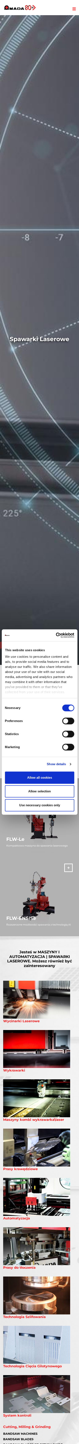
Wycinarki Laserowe (21, 1021)
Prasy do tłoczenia (19, 1268)
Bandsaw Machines (20, 1434)
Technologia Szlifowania (24, 1317)
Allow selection (39, 791)
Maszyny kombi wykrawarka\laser (33, 1120)
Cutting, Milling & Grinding (27, 1427)
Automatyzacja (16, 1218)
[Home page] (20, 7)
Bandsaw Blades (18, 1439)
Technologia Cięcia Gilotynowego (32, 1366)
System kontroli (17, 1415)
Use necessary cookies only (39, 805)
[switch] (68, 721)
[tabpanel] (39, 340)
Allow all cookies (39, 777)
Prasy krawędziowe (20, 1169)
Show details (56, 764)
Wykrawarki (14, 1070)
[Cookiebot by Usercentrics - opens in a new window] (56, 635)
